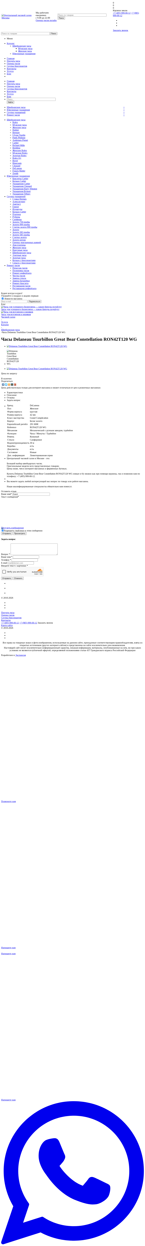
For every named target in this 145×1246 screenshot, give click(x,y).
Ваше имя (6, 494)
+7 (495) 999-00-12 (122, 13)
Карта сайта (7, 625)
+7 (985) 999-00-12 (28, 623)
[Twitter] (6, 384)
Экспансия (20, 655)
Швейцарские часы (21, 46)
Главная (10, 58)
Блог (9, 74)
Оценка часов (13, 63)
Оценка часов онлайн (46, 20)
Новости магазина (13, 298)
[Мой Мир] (12, 384)
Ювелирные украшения (23, 53)
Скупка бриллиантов (17, 66)
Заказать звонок (120, 30)
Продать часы (13, 61)
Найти (10, 102)
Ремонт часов (13, 115)
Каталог (11, 43)
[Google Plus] (15, 384)
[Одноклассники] (9, 384)
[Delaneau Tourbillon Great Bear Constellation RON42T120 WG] (37, 346)
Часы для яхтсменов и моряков (16, 314)
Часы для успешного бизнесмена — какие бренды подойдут (30, 309)
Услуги (10, 71)
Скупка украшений (16, 112)
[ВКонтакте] (3, 384)
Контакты (11, 68)
